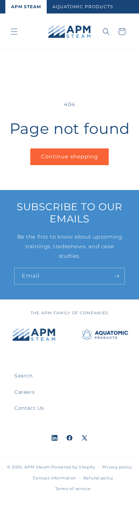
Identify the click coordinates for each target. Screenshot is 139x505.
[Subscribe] (116, 276)
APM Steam (26, 6)
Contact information (54, 478)
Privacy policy (117, 467)
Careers (24, 392)
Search (23, 376)
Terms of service (73, 488)
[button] (14, 31)
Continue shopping (69, 156)
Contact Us (29, 408)
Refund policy (98, 478)
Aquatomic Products (82, 6)
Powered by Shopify (73, 467)
